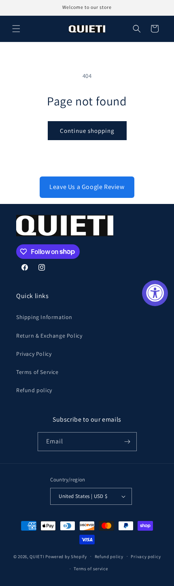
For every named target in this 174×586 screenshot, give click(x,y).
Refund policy (34, 390)
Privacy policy (146, 556)
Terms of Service (37, 372)
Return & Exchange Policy (49, 335)
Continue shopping (87, 130)
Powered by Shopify (66, 556)
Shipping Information (44, 317)
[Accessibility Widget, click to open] (155, 293)
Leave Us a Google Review (86, 187)
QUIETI (37, 556)
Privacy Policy (33, 353)
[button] (16, 29)
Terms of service (91, 568)
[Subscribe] (127, 441)
